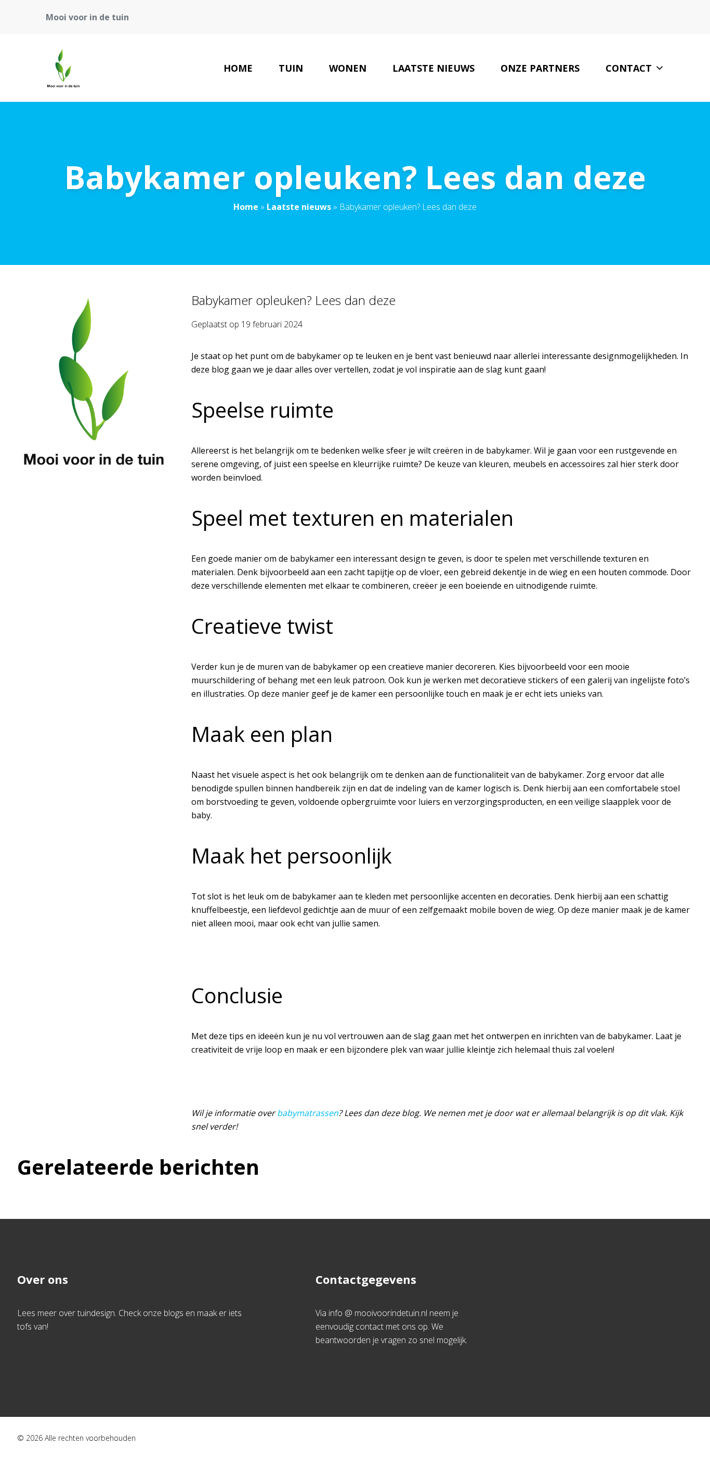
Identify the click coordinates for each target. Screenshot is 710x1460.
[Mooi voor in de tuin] (63, 68)
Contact (629, 68)
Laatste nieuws (433, 68)
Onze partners (540, 68)
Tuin (291, 68)
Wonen (347, 68)
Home (238, 68)
